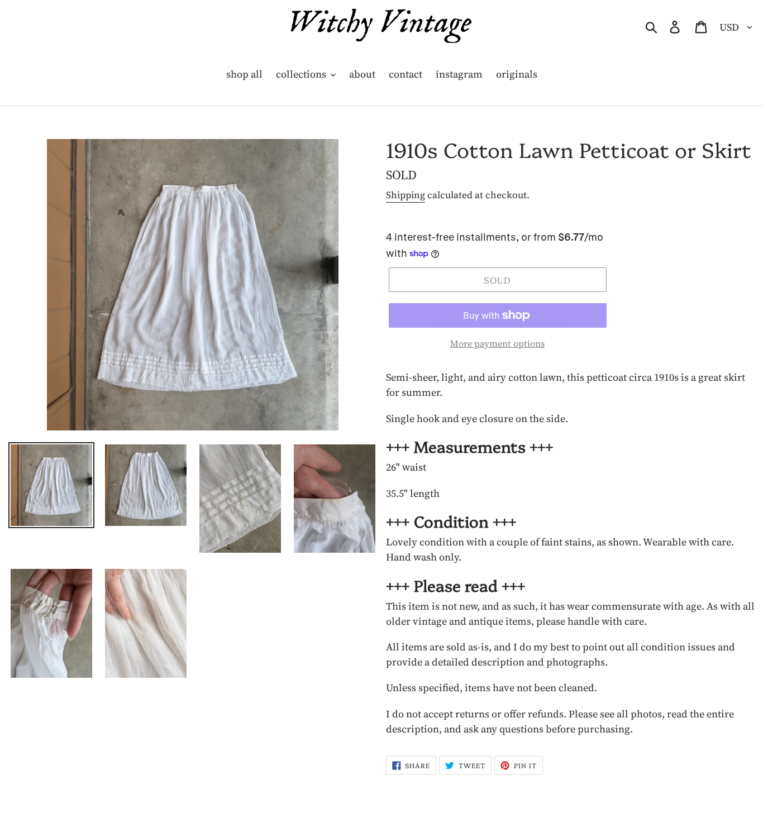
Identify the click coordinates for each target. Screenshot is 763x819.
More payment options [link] (497, 343)
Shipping (405, 195)
